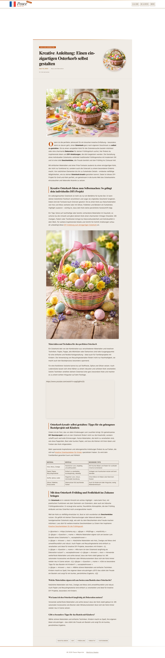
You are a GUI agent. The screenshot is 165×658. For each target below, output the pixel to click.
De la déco (145, 4)
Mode (153, 4)
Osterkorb (103, 640)
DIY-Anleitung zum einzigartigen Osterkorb (80, 225)
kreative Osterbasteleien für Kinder (68, 452)
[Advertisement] (82, 22)
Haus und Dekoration (47, 47)
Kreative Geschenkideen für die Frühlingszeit (66, 526)
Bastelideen (62, 640)
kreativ (91, 640)
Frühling (81, 640)
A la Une (135, 4)
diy (72, 640)
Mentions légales (92, 652)
